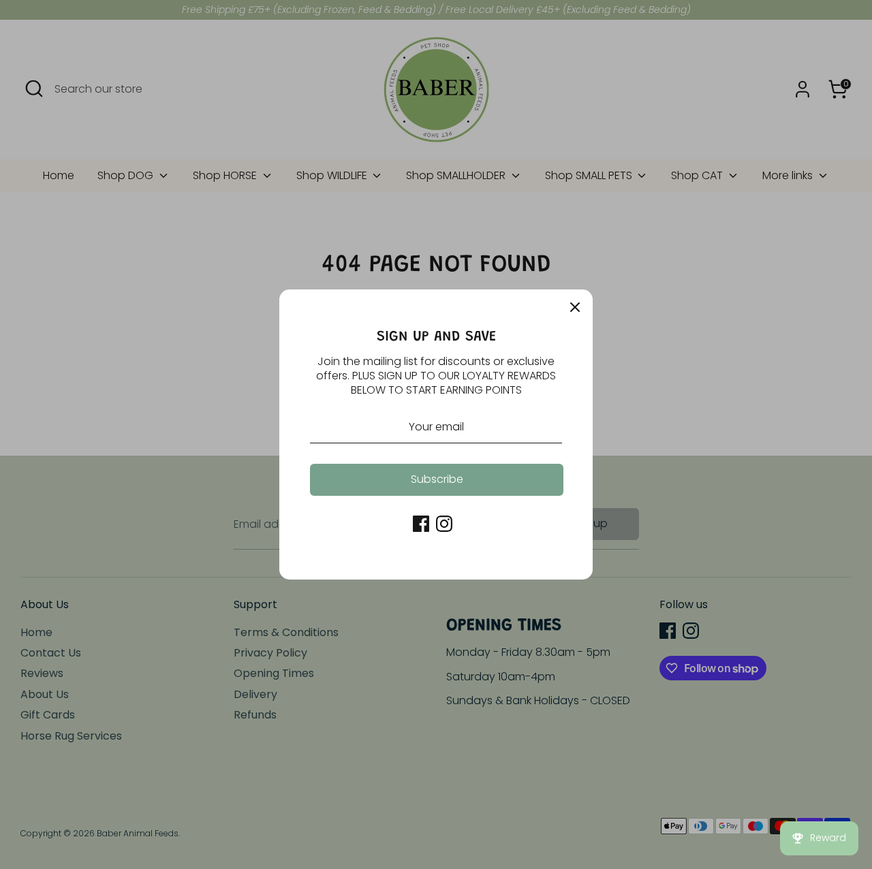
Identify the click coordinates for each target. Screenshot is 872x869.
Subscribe (437, 479)
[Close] (575, 307)
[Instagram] (444, 524)
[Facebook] (421, 524)
